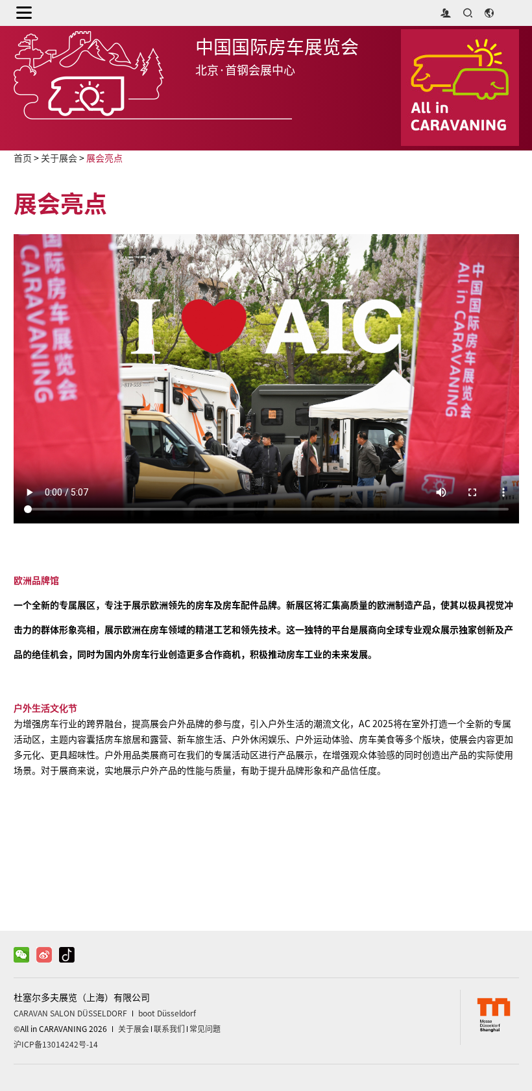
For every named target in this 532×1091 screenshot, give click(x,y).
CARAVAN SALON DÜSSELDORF (70, 1013)
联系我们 (169, 1029)
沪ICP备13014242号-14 (56, 1044)
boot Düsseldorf (167, 1013)
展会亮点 (104, 158)
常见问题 (205, 1029)
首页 (23, 158)
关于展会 (59, 158)
